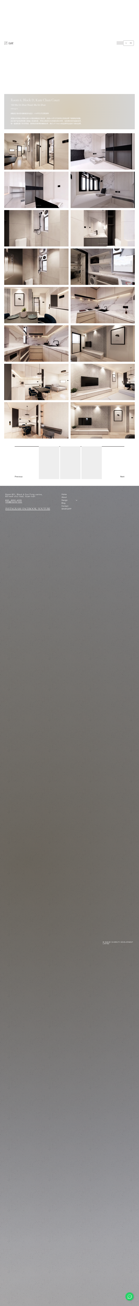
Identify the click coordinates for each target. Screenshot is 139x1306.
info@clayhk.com (13, 502)
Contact (64, 506)
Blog (63, 503)
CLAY (11, 43)
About (64, 497)
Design (64, 500)
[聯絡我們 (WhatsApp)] (129, 1296)
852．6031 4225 (13, 500)
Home (64, 494)
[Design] (76, 500)
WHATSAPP (66, 509)
